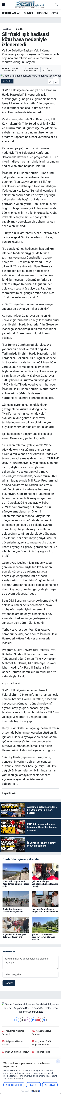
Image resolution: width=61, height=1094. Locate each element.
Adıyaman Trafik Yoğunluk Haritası (41, 1043)
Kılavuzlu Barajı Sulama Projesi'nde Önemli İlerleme (45, 910)
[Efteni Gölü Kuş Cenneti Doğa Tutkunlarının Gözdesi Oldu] (16, 871)
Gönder (9, 982)
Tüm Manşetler (42, 1051)
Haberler (7, 29)
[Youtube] (38, 1019)
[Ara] (56, 5)
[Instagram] (27, 1019)
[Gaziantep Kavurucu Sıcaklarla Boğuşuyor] (16, 899)
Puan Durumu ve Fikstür (17, 1051)
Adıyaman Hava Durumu (41, 1032)
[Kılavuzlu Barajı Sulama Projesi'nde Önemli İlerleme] (45, 899)
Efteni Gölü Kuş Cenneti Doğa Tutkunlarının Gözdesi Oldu (16, 884)
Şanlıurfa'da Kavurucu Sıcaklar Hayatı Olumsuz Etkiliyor (43, 937)
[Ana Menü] (3, 4)
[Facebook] (16, 1019)
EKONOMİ (42, 13)
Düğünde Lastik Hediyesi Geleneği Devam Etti (14, 935)
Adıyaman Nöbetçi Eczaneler (13, 1032)
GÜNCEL (28, 13)
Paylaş (9, 81)
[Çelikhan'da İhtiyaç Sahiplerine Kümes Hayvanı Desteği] (45, 871)
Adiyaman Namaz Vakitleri (12, 1043)
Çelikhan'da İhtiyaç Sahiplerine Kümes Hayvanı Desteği (45, 884)
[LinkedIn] (33, 1019)
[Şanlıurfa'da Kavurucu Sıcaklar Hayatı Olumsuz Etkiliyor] (45, 924)
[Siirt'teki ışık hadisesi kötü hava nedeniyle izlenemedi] (30, 76)
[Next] (44, 1019)
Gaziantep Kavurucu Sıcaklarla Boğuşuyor (13, 910)
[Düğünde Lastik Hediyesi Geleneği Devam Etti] (16, 924)
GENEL (19, 29)
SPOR (55, 13)
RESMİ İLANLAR (11, 13)
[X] (22, 1019)
